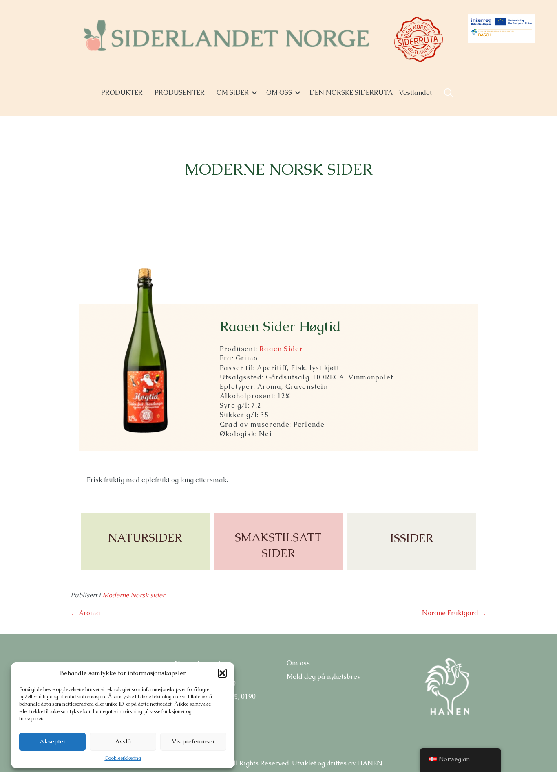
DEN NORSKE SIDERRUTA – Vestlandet (370, 92)
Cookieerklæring (122, 758)
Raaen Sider (281, 348)
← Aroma (85, 613)
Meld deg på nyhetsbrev (323, 676)
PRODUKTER (122, 92)
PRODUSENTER (180, 92)
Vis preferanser (193, 741)
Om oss (298, 663)
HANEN (369, 763)
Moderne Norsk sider (133, 595)
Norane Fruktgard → (454, 613)
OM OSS (279, 92)
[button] (222, 673)
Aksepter (53, 741)
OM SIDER (233, 92)
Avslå (123, 741)
